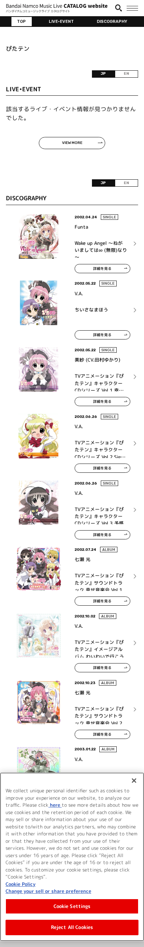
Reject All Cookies (72, 927)
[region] (72, 856)
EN (126, 73)
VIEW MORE (72, 143)
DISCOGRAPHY (112, 21)
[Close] (134, 780)
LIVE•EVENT (61, 21)
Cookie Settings (72, 906)
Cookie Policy (20, 884)
